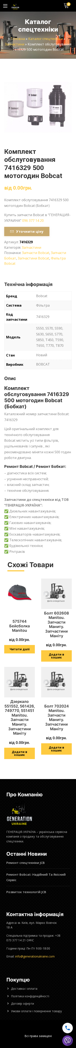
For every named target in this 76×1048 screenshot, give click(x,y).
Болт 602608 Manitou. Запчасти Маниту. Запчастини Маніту (56, 624)
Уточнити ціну (29, 231)
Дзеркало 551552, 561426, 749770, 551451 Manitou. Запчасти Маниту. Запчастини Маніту (19, 717)
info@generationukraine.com (35, 956)
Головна (18, 38)
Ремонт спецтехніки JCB (25, 862)
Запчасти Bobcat (35, 252)
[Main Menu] (5, 6)
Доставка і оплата (24, 989)
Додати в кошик (56, 655)
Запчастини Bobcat (33, 258)
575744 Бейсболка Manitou (19, 626)
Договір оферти (22, 1003)
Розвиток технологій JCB (26, 892)
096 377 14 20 (33, 220)
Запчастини (14, 44)
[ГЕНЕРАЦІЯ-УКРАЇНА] (15, 5)
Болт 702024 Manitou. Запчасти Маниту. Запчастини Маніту (56, 717)
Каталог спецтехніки (45, 38)
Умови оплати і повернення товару (36, 1011)
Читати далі (20, 649)
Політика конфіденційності (30, 996)
